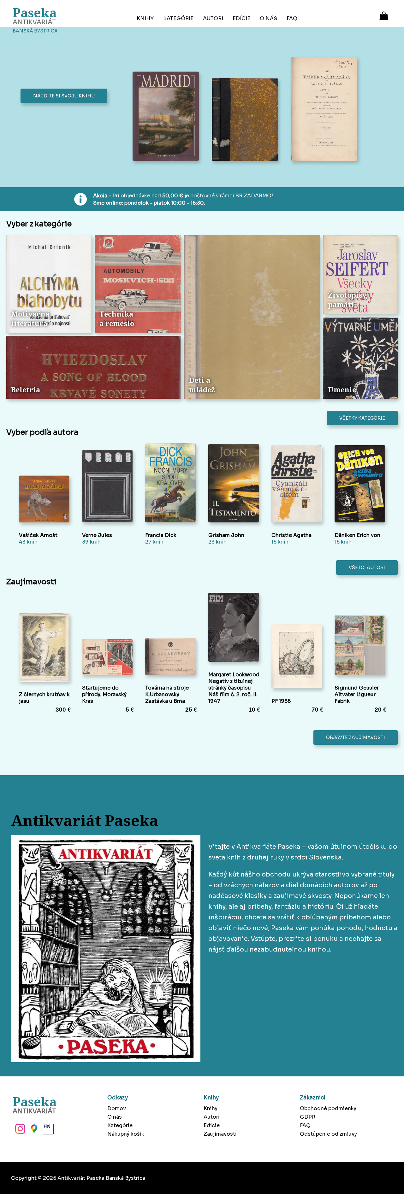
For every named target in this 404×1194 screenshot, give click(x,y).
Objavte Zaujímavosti (355, 737)
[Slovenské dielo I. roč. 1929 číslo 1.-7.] (247, 120)
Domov (116, 1108)
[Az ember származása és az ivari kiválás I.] (326, 109)
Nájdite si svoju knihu (64, 96)
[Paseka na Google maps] (33, 1131)
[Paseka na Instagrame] (20, 1131)
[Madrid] (167, 117)
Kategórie (178, 18)
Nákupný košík (125, 1134)
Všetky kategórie (362, 418)
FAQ (292, 18)
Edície (241, 18)
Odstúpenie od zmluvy (328, 1134)
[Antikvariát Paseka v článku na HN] (47, 1131)
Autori (213, 18)
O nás (268, 18)
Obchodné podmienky (328, 1108)
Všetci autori (367, 567)
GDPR (307, 1117)
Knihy (145, 18)
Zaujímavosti (220, 1134)
